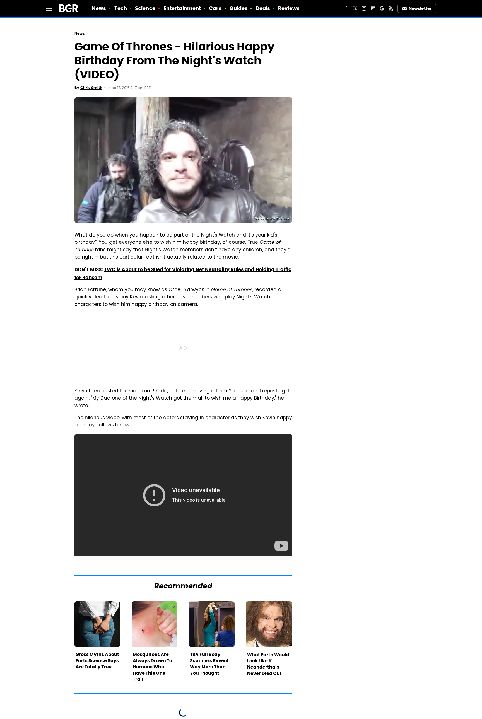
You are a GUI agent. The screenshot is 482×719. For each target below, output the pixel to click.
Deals (263, 8)
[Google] (382, 8)
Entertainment (182, 8)
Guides (239, 8)
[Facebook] (346, 8)
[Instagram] (364, 8)
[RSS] (391, 8)
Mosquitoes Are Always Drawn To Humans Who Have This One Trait (152, 667)
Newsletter (420, 8)
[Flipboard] (373, 8)
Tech (120, 8)
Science (145, 8)
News (99, 8)
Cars (215, 8)
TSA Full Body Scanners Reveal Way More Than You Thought (209, 664)
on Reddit (155, 391)
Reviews (289, 8)
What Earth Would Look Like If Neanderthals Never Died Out (268, 664)
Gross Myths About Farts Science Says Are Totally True (97, 661)
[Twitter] (355, 8)
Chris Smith (91, 87)
